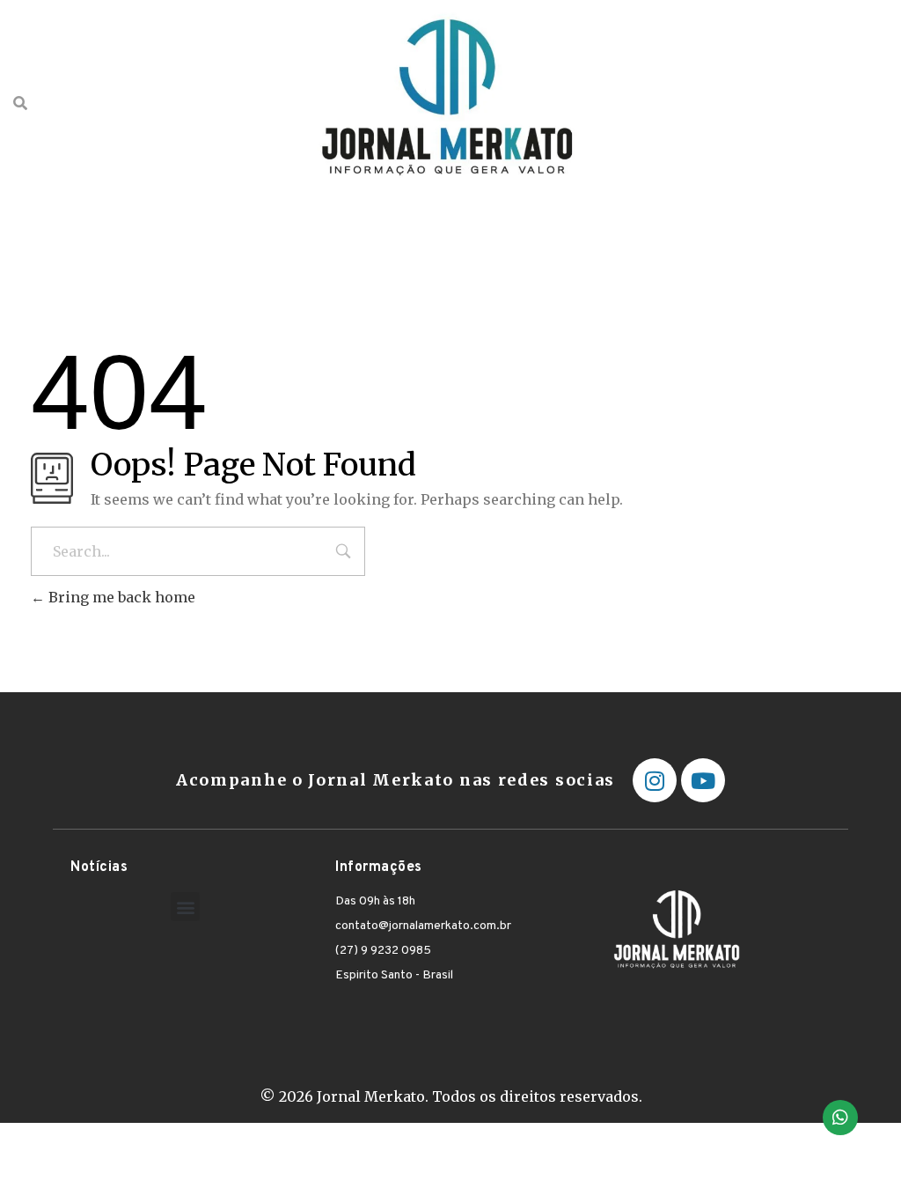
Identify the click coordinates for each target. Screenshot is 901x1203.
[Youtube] (703, 780)
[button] (185, 906)
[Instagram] (655, 780)
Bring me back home (120, 597)
